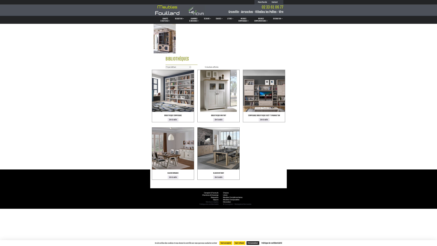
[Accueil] (155, 20)
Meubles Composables (231, 200)
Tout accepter (225, 243)
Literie (225, 195)
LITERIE (229, 19)
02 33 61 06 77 (272, 7)
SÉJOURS (207, 19)
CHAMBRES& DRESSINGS (193, 20)
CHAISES (218, 19)
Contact (275, 2)
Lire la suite (173, 120)
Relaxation (214, 197)
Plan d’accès (262, 2)
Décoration (227, 202)
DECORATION (277, 19)
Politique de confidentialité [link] (272, 243)
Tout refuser (239, 243)
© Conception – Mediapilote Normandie (237, 204)
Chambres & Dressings (210, 195)
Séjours (215, 200)
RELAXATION (179, 19)
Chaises (226, 193)
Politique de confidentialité (208, 204)
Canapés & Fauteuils (211, 193)
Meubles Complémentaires (233, 197)
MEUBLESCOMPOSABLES (243, 20)
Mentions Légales (212, 202)
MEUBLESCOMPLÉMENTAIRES (260, 20)
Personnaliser (253, 243)
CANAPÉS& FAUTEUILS (164, 20)
